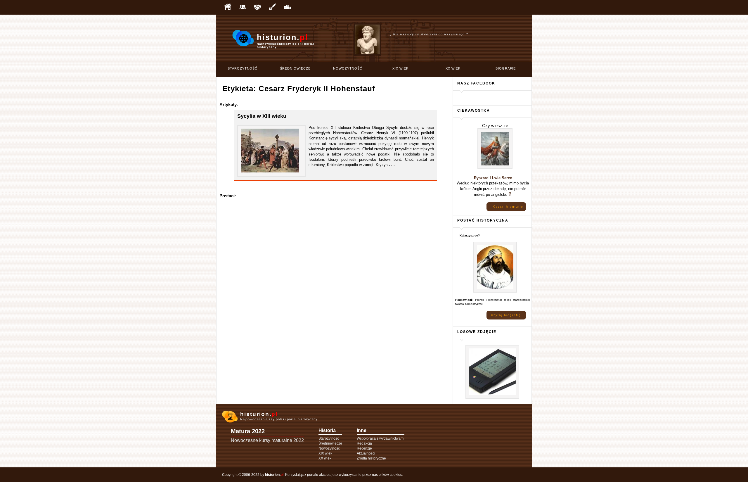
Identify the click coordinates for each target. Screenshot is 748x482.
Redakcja (364, 443)
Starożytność (242, 68)
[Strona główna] (228, 7)
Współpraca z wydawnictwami (380, 438)
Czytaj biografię (508, 206)
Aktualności (366, 453)
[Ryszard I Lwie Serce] (494, 168)
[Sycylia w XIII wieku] (270, 174)
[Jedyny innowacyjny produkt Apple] (492, 397)
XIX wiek (400, 68)
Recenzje (364, 448)
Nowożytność (347, 68)
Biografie (506, 68)
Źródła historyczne (371, 458)
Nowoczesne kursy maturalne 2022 (267, 440)
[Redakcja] (243, 7)
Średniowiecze (295, 68)
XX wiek (453, 68)
